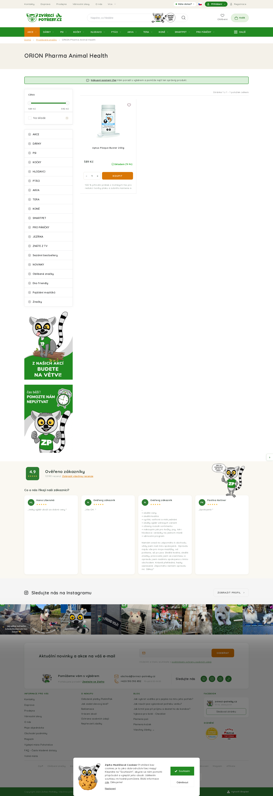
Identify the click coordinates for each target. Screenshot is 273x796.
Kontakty (29, 4)
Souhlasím (184, 771)
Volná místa (31, 756)
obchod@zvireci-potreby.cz (138, 676)
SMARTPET (39, 218)
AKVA (36, 190)
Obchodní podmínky (35, 733)
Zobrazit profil (229, 592)
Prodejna (61, 4)
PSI (34, 153)
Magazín (29, 739)
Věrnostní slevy (81, 4)
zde (107, 782)
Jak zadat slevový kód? (95, 703)
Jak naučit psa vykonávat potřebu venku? (157, 703)
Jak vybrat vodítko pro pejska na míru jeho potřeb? (163, 698)
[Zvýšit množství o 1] (97, 175)
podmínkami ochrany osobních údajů (192, 662)
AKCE (36, 134)
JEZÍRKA (38, 236)
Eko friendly (40, 283)
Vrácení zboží (89, 713)
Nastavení (110, 788)
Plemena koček (142, 724)
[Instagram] (212, 679)
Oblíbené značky (43, 273)
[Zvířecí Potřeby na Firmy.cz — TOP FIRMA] (229, 734)
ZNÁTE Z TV (40, 246)
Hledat (183, 18)
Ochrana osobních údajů (95, 718)
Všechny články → (144, 729)
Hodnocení (203, 766)
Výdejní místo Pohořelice (38, 744)
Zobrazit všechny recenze (77, 476)
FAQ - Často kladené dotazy (40, 750)
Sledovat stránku (226, 711)
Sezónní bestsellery (45, 255)
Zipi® (40, 766)
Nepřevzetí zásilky (91, 723)
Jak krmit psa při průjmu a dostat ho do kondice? (161, 708)
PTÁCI (36, 180)
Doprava (45, 4)
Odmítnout (182, 782)
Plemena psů (140, 718)
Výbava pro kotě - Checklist (149, 713)
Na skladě (50, 118)
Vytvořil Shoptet (240, 791)
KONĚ (36, 208)
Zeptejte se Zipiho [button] (93, 681)
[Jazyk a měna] (200, 4)
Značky (37, 301)
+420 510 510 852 (131, 681)
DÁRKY (37, 143)
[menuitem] (32, 32)
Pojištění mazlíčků (44, 292)
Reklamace (87, 708)
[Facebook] (204, 679)
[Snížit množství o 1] (86, 175)
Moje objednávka (34, 727)
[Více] (240, 32)
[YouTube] (220, 679)
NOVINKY (38, 264)
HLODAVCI (39, 171)
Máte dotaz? (185, 5)
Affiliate (231, 766)
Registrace (240, 4)
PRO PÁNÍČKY (41, 227)
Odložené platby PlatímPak (96, 698)
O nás (99, 4)
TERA (36, 199)
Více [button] (110, 4)
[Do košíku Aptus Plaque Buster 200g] (117, 176)
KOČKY (37, 162)
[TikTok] (228, 679)
